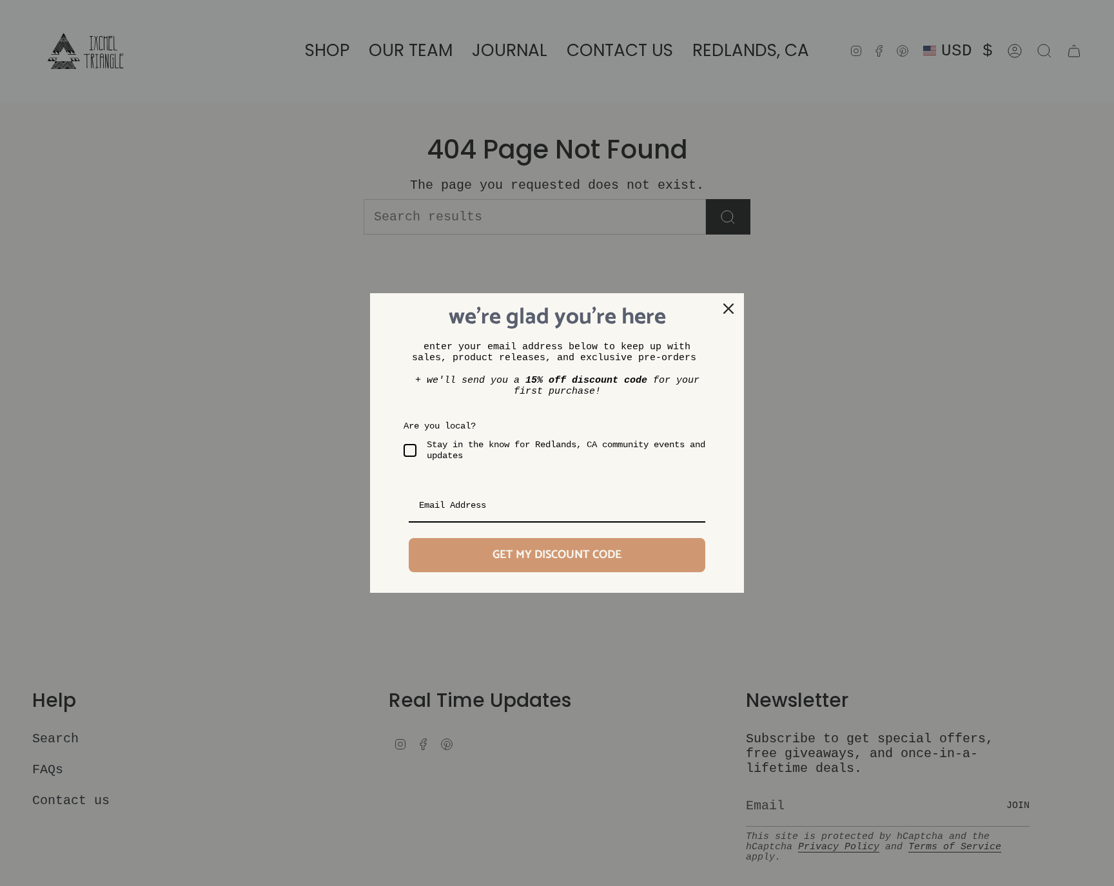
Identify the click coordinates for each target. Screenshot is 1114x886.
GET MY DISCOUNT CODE (557, 554)
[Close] (728, 308)
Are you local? (440, 426)
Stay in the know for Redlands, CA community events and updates (566, 450)
